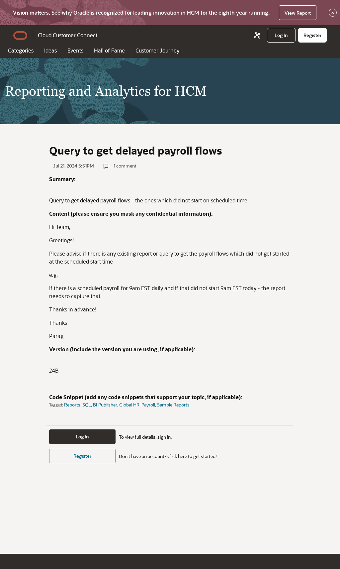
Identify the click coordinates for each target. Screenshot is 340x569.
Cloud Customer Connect (67, 35)
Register (82, 456)
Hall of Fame (109, 50)
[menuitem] (281, 35)
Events (75, 50)
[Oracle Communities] (257, 35)
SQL (86, 404)
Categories (21, 50)
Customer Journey (157, 50)
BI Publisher (105, 404)
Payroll (148, 404)
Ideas (50, 50)
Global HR (129, 404)
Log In (82, 436)
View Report (298, 13)
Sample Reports (173, 404)
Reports (72, 404)
